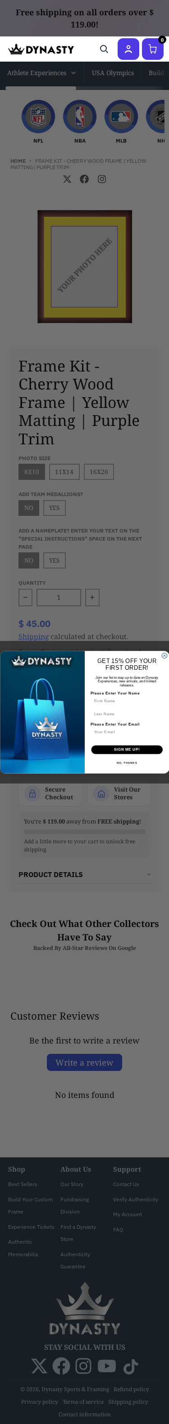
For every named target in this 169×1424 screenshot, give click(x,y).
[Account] (128, 49)
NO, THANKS (126, 762)
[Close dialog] (164, 655)
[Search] (104, 49)
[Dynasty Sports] (41, 49)
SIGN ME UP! (127, 749)
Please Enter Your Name (115, 693)
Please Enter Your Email (115, 724)
